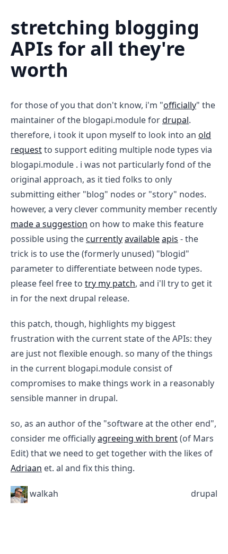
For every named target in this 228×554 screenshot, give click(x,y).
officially (179, 105)
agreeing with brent (138, 438)
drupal (175, 120)
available (142, 239)
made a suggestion (49, 224)
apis (170, 239)
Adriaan (26, 468)
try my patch (110, 283)
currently (104, 239)
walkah (44, 493)
